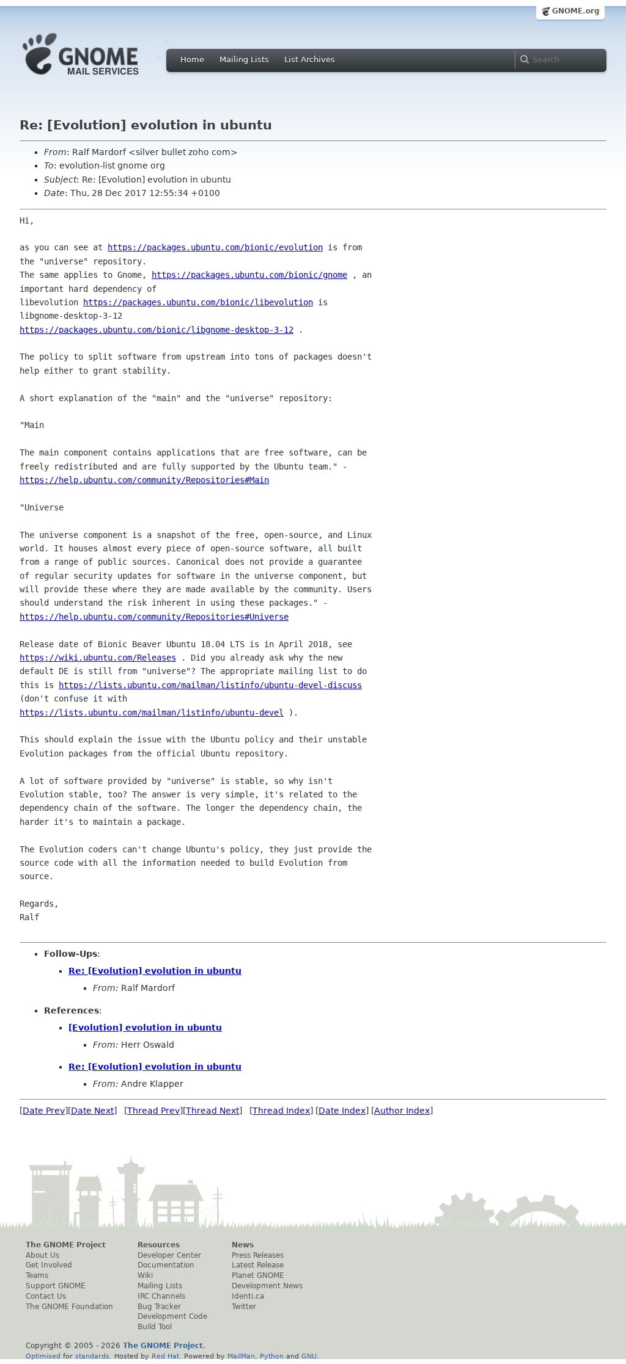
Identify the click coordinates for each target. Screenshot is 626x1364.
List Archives (309, 59)
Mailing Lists (244, 59)
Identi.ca (248, 1296)
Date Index (342, 1111)
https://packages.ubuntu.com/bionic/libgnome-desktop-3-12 (156, 330)
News (243, 1245)
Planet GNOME (258, 1275)
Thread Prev (153, 1111)
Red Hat (165, 1356)
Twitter (244, 1306)
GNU (309, 1356)
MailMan (241, 1356)
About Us (42, 1255)
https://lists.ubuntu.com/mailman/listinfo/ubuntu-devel (152, 712)
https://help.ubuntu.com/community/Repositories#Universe (154, 617)
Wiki (145, 1275)
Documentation (166, 1265)
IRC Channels (161, 1296)
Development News (267, 1286)
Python (272, 1356)
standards (92, 1356)
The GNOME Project (66, 1245)
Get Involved (49, 1265)
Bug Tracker (159, 1306)
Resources (159, 1245)
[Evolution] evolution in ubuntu (145, 1027)
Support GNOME (56, 1286)
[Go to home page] (99, 78)
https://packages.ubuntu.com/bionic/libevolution (198, 302)
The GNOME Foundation (69, 1306)
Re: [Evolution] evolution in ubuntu (154, 971)
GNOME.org (576, 11)
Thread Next (212, 1111)
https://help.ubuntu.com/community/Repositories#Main (144, 480)
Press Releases (258, 1255)
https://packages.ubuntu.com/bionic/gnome (249, 275)
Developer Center (169, 1255)
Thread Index (281, 1111)
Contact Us (46, 1296)
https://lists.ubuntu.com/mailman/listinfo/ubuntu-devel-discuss (210, 685)
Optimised (43, 1356)
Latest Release (258, 1265)
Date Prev (44, 1111)
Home (192, 59)
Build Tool (155, 1326)
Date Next (92, 1111)
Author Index (402, 1111)
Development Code (172, 1316)
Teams (37, 1275)
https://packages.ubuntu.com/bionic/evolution (215, 247)
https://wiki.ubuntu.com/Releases (98, 657)
